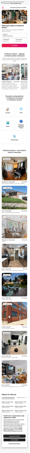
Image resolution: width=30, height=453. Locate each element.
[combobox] (14, 36)
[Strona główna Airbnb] (3, 7)
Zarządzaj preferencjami (14, 443)
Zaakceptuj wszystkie (14, 436)
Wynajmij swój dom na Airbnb (18, 7)
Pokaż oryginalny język (15, 3)
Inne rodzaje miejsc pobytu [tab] (8, 397)
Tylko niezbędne (14, 440)
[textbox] (8, 41)
